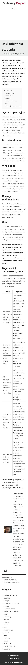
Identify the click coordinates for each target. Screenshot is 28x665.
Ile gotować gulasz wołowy (12, 582)
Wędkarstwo (7, 643)
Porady (6, 625)
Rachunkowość (8, 630)
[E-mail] (5, 571)
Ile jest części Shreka (10, 579)
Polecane (6, 622)
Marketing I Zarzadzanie (11, 611)
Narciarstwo (7, 619)
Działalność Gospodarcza (11, 603)
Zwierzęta (7, 649)
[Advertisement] (14, 26)
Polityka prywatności (14, 655)
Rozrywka (7, 633)
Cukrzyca (7, 601)
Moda (5, 614)
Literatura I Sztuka (9, 609)
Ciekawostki (8, 577)
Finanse (6, 606)
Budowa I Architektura (10, 595)
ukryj (12, 90)
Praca (5, 627)
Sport (5, 635)
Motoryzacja (7, 617)
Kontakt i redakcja (14, 658)
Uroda (6, 641)
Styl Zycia (7, 638)
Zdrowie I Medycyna (10, 646)
